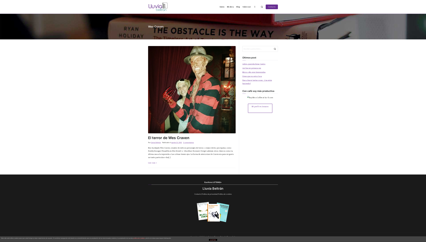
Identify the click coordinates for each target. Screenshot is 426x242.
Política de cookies (225, 194)
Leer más (151, 163)
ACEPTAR (213, 240)
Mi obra (230, 7)
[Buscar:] (260, 49)
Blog (238, 7)
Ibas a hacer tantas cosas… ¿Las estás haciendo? (257, 82)
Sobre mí (246, 7)
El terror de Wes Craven (168, 138)
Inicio (222, 7)
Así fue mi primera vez (251, 68)
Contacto (272, 7)
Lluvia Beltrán (156, 143)
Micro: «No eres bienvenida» (254, 72)
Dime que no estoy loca (252, 76)
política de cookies (139, 238)
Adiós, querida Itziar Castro (253, 64)
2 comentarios (188, 143)
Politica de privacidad (209, 194)
